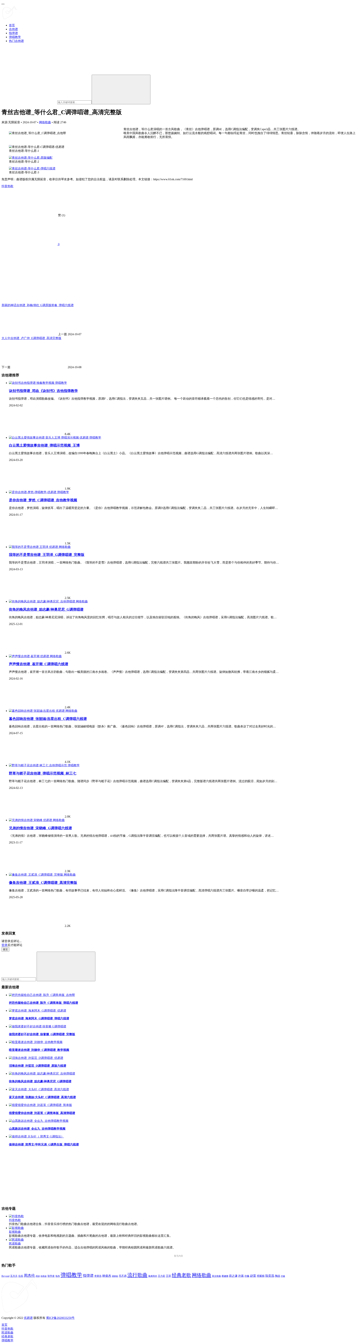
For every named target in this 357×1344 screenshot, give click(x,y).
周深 (38, 1276)
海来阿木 (152, 1276)
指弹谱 (13, 33)
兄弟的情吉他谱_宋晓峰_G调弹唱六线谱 (40, 828)
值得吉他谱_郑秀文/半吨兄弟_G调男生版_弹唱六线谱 (44, 1144)
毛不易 (123, 1276)
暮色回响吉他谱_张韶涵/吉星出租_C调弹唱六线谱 (48, 719)
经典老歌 (181, 1275)
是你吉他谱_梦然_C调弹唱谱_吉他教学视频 (43, 500)
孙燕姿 (44, 1276)
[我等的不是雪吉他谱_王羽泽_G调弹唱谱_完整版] (34, 546)
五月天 (13, 1276)
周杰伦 (29, 1275)
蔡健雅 (225, 1276)
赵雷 (253, 1275)
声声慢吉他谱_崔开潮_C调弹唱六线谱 (38, 664)
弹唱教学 (15, 37)
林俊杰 (106, 1275)
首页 (12, 25)
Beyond (5, 1276)
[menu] (2, 4)
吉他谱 (13, 29)
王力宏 (161, 1276)
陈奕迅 (269, 1275)
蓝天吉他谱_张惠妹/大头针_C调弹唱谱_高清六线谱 (42, 1097)
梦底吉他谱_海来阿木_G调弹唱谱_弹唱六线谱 (39, 1018)
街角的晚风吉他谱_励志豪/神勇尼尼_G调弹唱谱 (46, 609)
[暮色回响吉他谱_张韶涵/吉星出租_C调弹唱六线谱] (37, 710)
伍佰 (20, 1276)
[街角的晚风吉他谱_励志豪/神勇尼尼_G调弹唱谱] (42, 601)
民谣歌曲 (15, 1243)
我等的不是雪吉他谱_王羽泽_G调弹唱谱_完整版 (46, 555)
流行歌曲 (137, 1275)
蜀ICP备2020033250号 (60, 1317)
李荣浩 (98, 1276)
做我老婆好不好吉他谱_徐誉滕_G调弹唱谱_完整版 (42, 1034)
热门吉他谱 (16, 40)
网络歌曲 (45, 122)
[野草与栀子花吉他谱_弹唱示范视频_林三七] (38, 765)
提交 (5, 949)
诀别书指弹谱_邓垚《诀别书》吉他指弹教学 (43, 391)
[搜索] (121, 89)
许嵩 (241, 1275)
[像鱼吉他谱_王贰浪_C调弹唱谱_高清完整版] (36, 874)
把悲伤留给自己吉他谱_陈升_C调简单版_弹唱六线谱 (43, 1002)
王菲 (168, 1276)
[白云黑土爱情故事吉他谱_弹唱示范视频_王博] (49, 437)
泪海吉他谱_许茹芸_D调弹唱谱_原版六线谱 (37, 1065)
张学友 (51, 1276)
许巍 (247, 1276)
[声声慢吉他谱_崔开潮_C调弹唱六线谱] (29, 656)
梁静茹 (115, 1276)
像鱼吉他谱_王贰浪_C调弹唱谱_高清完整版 (43, 883)
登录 (4, 945)
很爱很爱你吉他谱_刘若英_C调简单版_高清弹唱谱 (42, 1113)
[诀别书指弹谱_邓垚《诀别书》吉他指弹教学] (32, 382)
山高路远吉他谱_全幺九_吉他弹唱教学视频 (37, 1128)
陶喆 (277, 1275)
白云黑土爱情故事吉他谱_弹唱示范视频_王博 (44, 445)
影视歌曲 (15, 1231)
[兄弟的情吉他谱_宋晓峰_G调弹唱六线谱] (31, 820)
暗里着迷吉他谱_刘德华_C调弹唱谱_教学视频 (39, 1049)
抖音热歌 (7, 186)
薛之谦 (233, 1275)
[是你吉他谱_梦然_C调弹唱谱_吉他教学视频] (33, 492)
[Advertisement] (113, 1177)
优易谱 (28, 1317)
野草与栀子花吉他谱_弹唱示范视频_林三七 (42, 773)
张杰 (57, 1276)
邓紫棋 (261, 1276)
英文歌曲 (216, 1276)
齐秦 (283, 1276)
